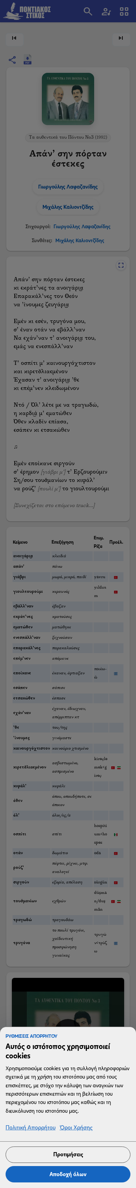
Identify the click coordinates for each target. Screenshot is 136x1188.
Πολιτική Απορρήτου (30, 1128)
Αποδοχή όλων (68, 1174)
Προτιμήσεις (68, 1154)
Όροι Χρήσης (76, 1128)
